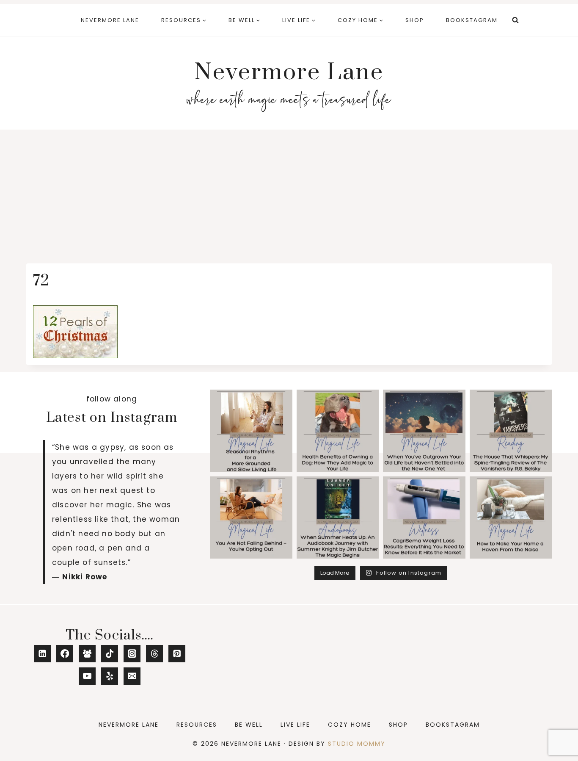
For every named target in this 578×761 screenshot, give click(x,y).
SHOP (414, 20)
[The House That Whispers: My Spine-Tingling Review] (511, 431)
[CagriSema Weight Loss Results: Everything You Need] (424, 517)
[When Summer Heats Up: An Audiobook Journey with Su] (338, 517)
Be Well (249, 724)
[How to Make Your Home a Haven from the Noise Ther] (511, 517)
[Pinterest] (177, 653)
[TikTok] (109, 653)
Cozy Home (349, 724)
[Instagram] (132, 653)
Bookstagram (472, 20)
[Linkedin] (42, 653)
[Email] (132, 676)
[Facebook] (65, 653)
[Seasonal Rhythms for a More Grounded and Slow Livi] (251, 431)
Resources (196, 724)
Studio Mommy (356, 743)
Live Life (295, 724)
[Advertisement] (289, 193)
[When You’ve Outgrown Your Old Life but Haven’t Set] (424, 431)
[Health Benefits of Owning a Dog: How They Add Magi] (338, 431)
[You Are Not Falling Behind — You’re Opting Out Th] (251, 517)
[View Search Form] (515, 20)
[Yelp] (109, 676)
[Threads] (154, 653)
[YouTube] (87, 676)
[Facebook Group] (87, 653)
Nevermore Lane (110, 20)
